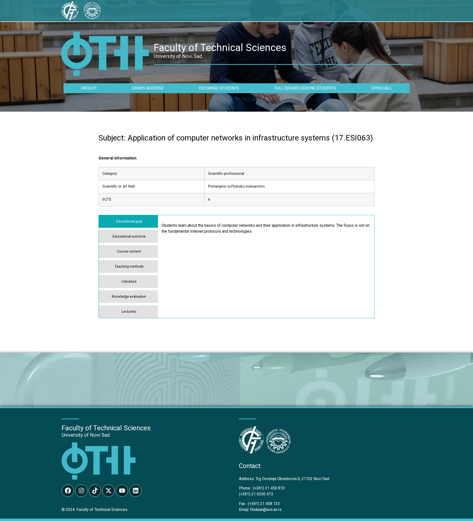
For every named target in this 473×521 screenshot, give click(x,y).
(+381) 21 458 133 (259, 503)
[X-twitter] (108, 491)
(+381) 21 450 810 (262, 488)
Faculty (89, 88)
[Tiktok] (95, 491)
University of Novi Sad (86, 435)
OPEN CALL (381, 88)
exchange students (219, 88)
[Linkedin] (135, 491)
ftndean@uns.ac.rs (266, 509)
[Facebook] (68, 491)
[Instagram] (81, 491)
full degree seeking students (305, 88)
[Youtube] (122, 491)
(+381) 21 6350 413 (256, 494)
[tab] (128, 221)
